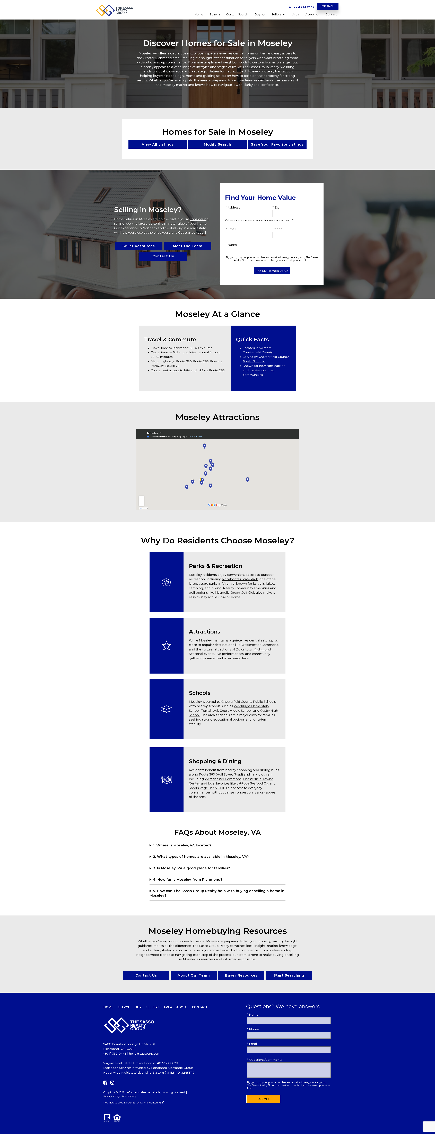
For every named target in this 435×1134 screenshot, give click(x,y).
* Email (231, 229)
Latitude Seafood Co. (253, 783)
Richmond (163, 58)
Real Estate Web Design (118, 1102)
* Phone (253, 1029)
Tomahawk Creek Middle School (226, 711)
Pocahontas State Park (240, 579)
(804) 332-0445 (114, 1053)
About (182, 1007)
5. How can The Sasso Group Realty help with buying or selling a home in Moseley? (217, 893)
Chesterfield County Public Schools (248, 702)
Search (215, 14)
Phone (277, 229)
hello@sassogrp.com (144, 1053)
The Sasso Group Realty (260, 67)
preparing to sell (224, 80)
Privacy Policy (111, 1096)
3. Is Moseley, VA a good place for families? (191, 868)
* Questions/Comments (264, 1059)
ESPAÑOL (327, 6)
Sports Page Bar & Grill (206, 788)
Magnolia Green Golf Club (235, 592)
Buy (138, 1007)
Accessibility (129, 1096)
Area (295, 14)
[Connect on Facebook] (105, 1083)
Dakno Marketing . (152, 1102)
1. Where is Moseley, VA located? (182, 845)
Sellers (152, 1007)
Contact (331, 14)
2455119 (188, 1072)
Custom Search (237, 14)
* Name (231, 244)
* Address (233, 207)
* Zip (276, 207)
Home (199, 14)
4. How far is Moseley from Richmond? (187, 879)
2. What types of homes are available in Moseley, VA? (201, 857)
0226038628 (168, 1063)
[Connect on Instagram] (112, 1083)
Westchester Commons (259, 645)
